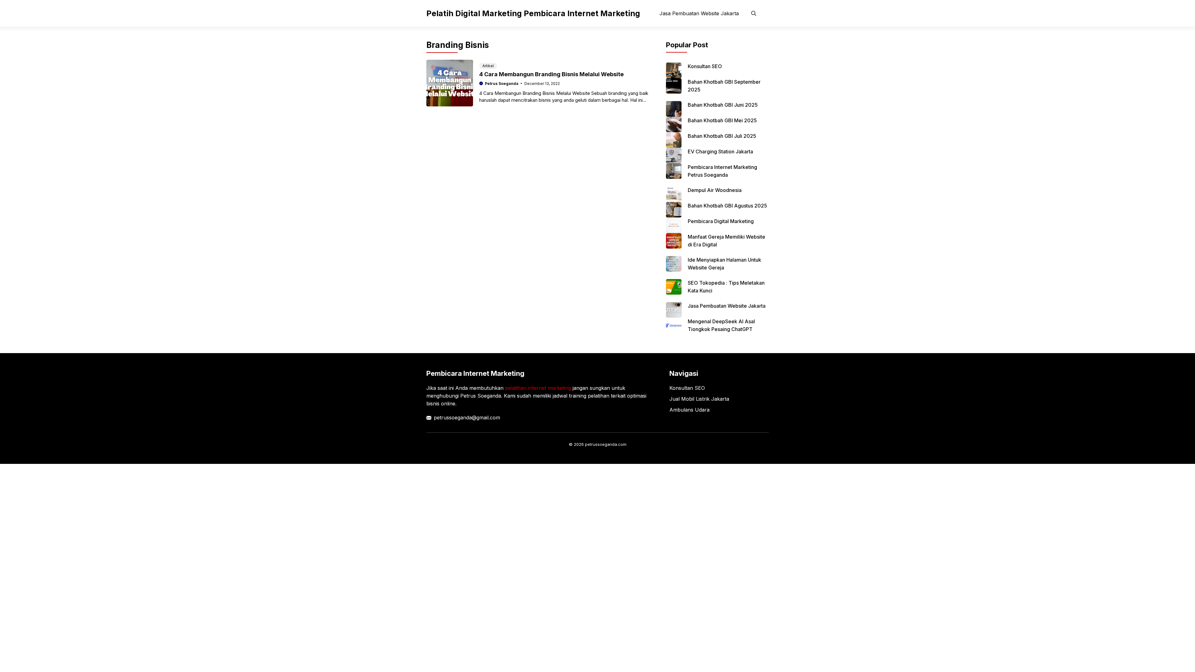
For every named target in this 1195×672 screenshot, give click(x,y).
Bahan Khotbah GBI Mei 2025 (722, 120)
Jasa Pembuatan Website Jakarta (699, 13)
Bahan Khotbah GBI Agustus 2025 (727, 206)
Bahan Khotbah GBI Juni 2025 (723, 105)
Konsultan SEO (705, 66)
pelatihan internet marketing (538, 388)
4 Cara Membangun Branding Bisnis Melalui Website (551, 74)
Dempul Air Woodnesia (715, 190)
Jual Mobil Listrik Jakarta (699, 399)
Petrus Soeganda (501, 83)
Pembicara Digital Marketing (721, 221)
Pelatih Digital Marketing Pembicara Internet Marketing (533, 13)
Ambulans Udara (689, 410)
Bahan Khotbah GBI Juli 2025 (722, 136)
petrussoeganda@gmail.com (467, 417)
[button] (753, 13)
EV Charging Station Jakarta (720, 151)
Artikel (488, 65)
